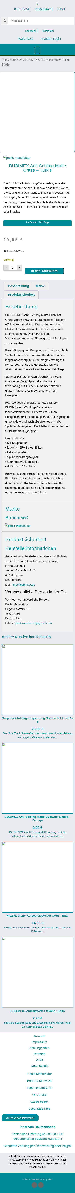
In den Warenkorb (44, 271)
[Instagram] (41, 1185)
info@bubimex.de (23, 584)
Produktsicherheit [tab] (21, 294)
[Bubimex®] (18, 525)
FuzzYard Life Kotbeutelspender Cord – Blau (37, 915)
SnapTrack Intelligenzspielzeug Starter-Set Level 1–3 (37, 720)
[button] (37, 50)
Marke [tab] (40, 286)
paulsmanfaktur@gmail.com (33, 623)
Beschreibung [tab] (18, 286)
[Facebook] (34, 1185)
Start (5, 59)
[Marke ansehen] (17, 158)
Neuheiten (16, 59)
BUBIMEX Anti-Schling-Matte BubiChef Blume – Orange (38, 818)
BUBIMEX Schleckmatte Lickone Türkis (37, 1011)
